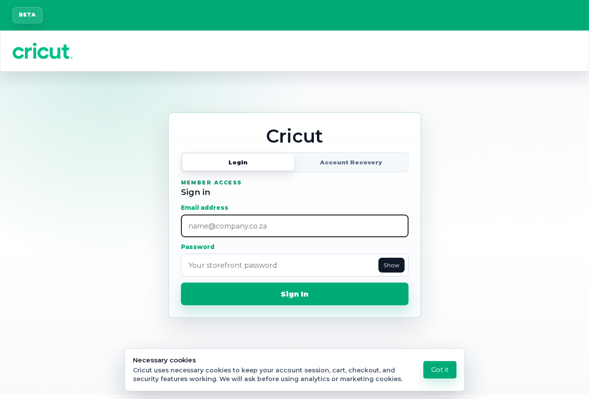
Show (391, 265)
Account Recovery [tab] (351, 162)
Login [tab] (238, 162)
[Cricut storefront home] (43, 51)
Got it (440, 370)
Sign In (294, 294)
